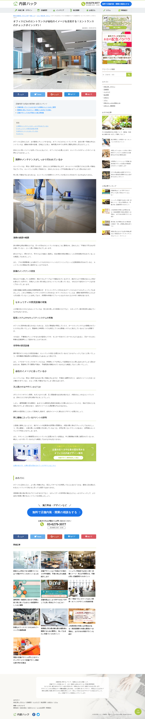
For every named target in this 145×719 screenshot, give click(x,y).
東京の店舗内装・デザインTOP (21, 15)
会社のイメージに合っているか (27, 131)
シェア (21, 94)
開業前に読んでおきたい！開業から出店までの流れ (34, 110)
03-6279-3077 (93, 3)
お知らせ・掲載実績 (109, 106)
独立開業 (76, 10)
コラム (108, 10)
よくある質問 (41, 707)
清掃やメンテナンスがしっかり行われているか (32, 126)
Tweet (39, 94)
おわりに (19, 134)
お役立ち (92, 10)
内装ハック (32, 15)
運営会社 (15, 707)
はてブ (73, 94)
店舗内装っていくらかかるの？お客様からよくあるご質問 (36, 107)
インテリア (60, 10)
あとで (89, 94)
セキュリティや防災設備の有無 (27, 128)
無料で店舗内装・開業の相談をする (115, 4)
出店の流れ (23, 707)
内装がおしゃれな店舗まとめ (112, 103)
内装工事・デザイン (25, 10)
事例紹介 (124, 10)
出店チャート (32, 707)
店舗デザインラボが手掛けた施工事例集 (30, 113)
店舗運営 (44, 10)
